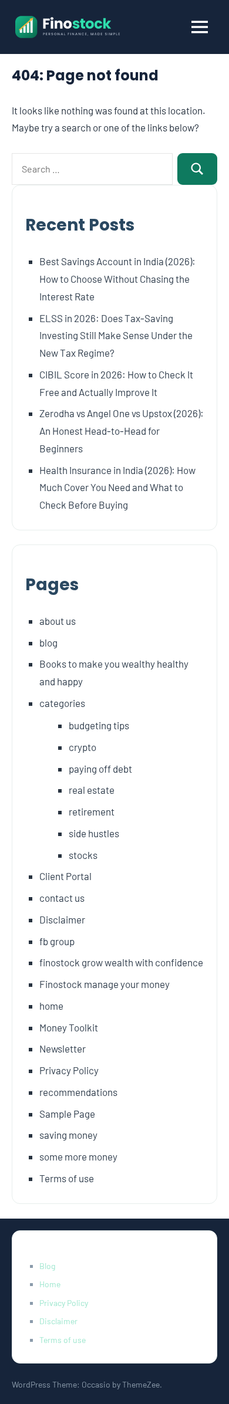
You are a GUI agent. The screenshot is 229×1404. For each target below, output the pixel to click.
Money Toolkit (68, 1027)
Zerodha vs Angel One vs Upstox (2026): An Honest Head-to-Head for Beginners (121, 430)
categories (62, 703)
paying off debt (100, 768)
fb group (57, 941)
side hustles (94, 833)
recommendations (78, 1092)
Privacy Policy (69, 1070)
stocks (83, 855)
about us (57, 621)
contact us (62, 898)
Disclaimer (62, 919)
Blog (47, 1266)
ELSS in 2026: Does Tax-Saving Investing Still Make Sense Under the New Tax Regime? (116, 335)
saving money (68, 1135)
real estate (91, 790)
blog (48, 642)
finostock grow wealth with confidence (121, 962)
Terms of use (66, 1178)
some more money (78, 1156)
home (51, 1005)
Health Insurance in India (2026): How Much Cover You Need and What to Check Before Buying (117, 487)
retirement (91, 811)
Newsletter (62, 1048)
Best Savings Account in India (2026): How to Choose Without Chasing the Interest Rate (117, 278)
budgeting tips (99, 725)
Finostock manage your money (104, 984)
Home (49, 1284)
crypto (82, 747)
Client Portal (65, 876)
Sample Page (67, 1113)
